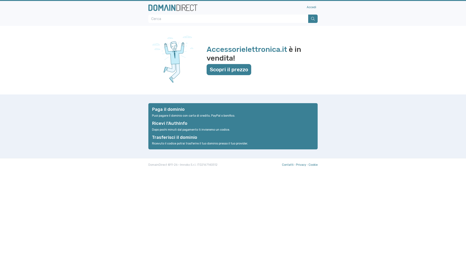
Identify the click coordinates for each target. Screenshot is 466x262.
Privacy (301, 164)
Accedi (311, 7)
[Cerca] (313, 19)
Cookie (313, 164)
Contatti (288, 164)
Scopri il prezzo (229, 69)
